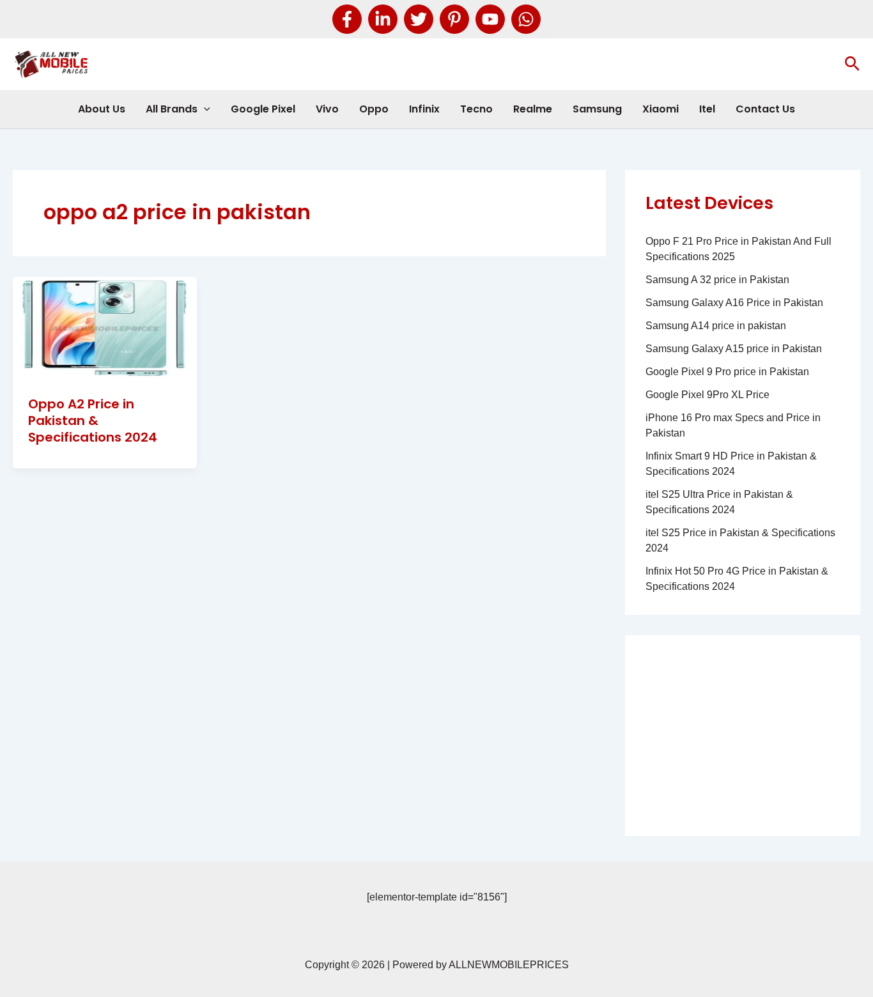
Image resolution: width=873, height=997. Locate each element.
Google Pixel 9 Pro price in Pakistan (727, 371)
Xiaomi (660, 109)
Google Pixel (263, 109)
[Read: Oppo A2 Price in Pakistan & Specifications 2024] (105, 327)
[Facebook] (347, 19)
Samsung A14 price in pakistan (715, 325)
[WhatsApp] (526, 19)
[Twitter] (418, 19)
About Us (101, 109)
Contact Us (765, 109)
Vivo (327, 109)
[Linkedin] (383, 19)
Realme (532, 109)
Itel (707, 109)
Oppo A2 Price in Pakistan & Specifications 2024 (92, 420)
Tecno (476, 109)
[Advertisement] (742, 735)
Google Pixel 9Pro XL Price (707, 394)
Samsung (597, 109)
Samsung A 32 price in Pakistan (717, 279)
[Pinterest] (454, 19)
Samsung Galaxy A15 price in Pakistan (733, 348)
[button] (852, 64)
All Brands (171, 109)
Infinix (424, 109)
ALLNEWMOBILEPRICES (509, 964)
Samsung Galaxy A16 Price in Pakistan (734, 302)
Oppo (374, 109)
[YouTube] (490, 19)
